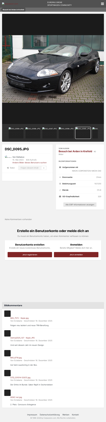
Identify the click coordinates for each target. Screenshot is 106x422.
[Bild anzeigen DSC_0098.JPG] (33, 132)
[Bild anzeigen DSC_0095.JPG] (83, 132)
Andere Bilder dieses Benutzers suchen (29, 162)
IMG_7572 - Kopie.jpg (19, 318)
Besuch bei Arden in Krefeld (75, 151)
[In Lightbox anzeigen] (53, 69)
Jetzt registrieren (29, 255)
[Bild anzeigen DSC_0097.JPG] (49, 132)
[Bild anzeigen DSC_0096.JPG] (66, 132)
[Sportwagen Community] (10, 4)
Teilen (12, 168)
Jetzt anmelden (76, 255)
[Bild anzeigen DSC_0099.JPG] (16, 132)
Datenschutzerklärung (50, 414)
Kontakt (75, 414)
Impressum (32, 414)
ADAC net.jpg (16, 397)
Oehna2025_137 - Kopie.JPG (22, 338)
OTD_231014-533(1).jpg (20, 377)
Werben (65, 414)
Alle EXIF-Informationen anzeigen (80, 204)
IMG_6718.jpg (16, 358)
